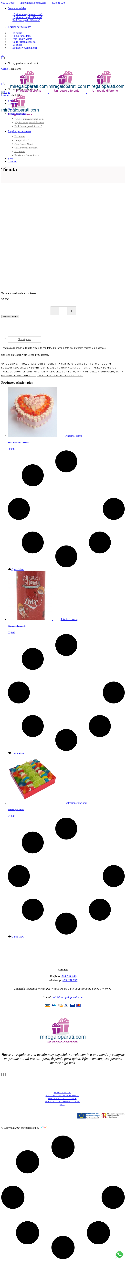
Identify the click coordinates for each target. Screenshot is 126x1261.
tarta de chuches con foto (20, 371)
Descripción (24, 339)
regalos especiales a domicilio (23, 368)
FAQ (62, 1104)
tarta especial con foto (58, 371)
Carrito (5, 68)
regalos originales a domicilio (69, 368)
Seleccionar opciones (76, 803)
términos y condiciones (62, 1101)
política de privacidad (62, 1095)
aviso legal (62, 1093)
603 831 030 (8, 2)
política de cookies (62, 1098)
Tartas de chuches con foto (77, 364)
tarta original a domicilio (95, 371)
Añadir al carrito (10, 316)
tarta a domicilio (104, 368)
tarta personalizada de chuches (60, 375)
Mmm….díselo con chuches (37, 364)
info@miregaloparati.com (33, 2)
